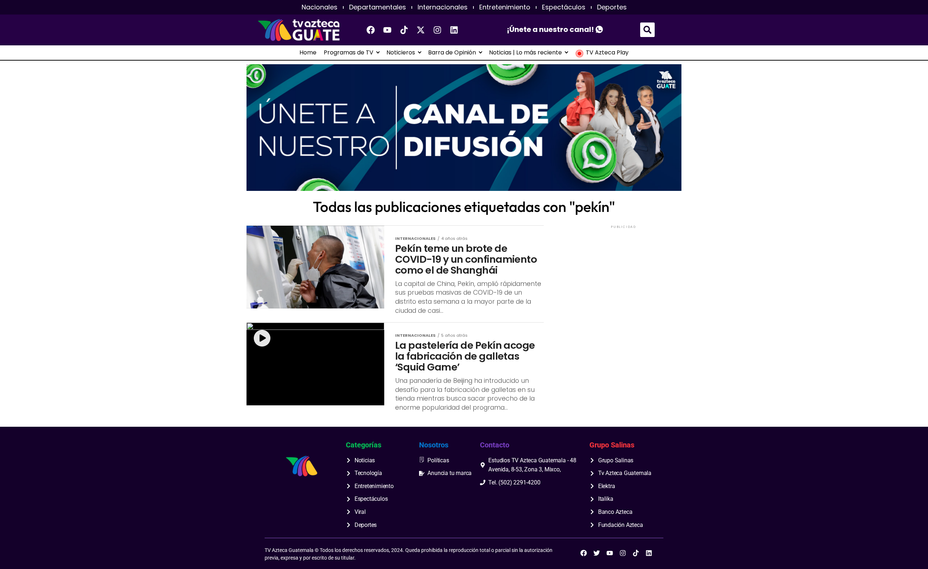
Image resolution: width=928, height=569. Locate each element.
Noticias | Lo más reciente (525, 52)
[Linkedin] (454, 29)
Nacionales (319, 7)
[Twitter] (596, 553)
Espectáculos (563, 7)
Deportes (612, 7)
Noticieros (400, 52)
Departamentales (377, 7)
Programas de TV (348, 52)
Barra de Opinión (452, 52)
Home (307, 52)
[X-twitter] (421, 29)
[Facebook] (370, 29)
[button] (647, 29)
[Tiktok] (404, 29)
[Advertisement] (624, 275)
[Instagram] (437, 29)
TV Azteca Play (607, 52)
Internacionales (443, 7)
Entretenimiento (504, 7)
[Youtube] (387, 29)
